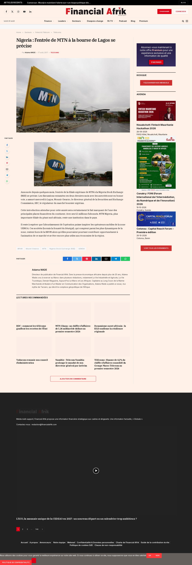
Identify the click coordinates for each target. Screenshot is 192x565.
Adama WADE (30, 52)
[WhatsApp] (7, 181)
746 (36, 529)
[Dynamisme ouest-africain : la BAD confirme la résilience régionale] (112, 312)
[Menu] (187, 21)
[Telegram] (7, 175)
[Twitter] (7, 151)
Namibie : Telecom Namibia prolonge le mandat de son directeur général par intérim (71, 363)
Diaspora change (95, 21)
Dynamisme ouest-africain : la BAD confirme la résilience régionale (110, 329)
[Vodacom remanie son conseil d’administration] (34, 347)
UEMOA (81, 249)
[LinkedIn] (7, 157)
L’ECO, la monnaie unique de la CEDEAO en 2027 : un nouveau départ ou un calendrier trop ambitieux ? (76, 518)
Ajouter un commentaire (73, 379)
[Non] (34, 560)
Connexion (181, 11)
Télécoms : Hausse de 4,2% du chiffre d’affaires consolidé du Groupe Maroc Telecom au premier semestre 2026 (110, 364)
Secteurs (76, 21)
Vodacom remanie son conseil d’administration (32, 361)
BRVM (20, 249)
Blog (183, 3)
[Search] (183, 21)
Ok (150, 555)
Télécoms (55, 52)
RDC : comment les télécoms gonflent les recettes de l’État (31, 327)
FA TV (110, 21)
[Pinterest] (7, 163)
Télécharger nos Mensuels (156, 83)
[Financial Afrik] (96, 11)
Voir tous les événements (156, 248)
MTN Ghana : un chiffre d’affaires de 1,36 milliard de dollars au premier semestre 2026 (72, 329)
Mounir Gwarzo (32, 249)
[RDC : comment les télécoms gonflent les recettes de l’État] (34, 312)
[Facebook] (7, 145)
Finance (48, 21)
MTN (44, 249)
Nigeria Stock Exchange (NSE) (62, 249)
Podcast (123, 21)
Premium (143, 21)
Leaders (62, 21)
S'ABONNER (164, 11)
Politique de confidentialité (15, 562)
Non (157, 555)
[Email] (7, 169)
